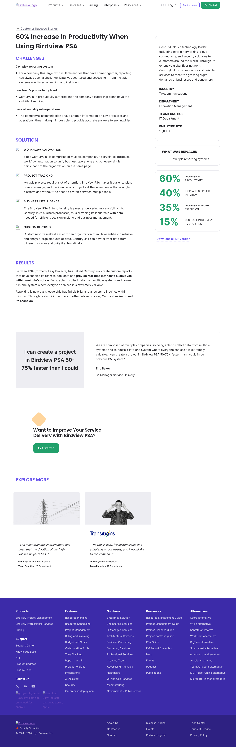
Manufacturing (115, 685)
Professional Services (120, 654)
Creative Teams (116, 660)
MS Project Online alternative (208, 672)
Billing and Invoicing (77, 636)
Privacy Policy (198, 735)
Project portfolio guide (160, 636)
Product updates (26, 663)
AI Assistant (72, 678)
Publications (153, 672)
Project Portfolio (75, 666)
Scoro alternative (200, 617)
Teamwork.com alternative (206, 666)
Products (54, 5)
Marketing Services (118, 648)
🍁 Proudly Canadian (27, 728)
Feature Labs (23, 670)
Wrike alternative (200, 623)
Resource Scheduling (78, 623)
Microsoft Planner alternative (207, 678)
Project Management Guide (162, 623)
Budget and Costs (76, 642)
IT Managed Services (119, 630)
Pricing (93, 5)
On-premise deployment (80, 691)
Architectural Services (120, 636)
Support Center (25, 645)
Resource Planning (76, 617)
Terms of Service (200, 729)
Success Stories (155, 722)
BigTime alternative (202, 642)
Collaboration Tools (77, 648)
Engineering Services (119, 623)
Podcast (151, 666)
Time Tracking (73, 654)
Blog (149, 654)
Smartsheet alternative (204, 648)
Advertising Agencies (120, 666)
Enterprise (110, 5)
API (18, 657)
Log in (172, 5)
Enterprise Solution (118, 617)
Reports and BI (74, 660)
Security (70, 685)
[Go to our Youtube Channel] (34, 686)
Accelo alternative (201, 660)
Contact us (113, 729)
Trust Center (197, 722)
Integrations (72, 672)
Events (150, 660)
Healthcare (113, 672)
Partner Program (156, 735)
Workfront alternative (203, 636)
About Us (112, 722)
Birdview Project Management (34, 617)
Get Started (211, 5)
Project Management (77, 630)
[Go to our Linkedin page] (26, 686)
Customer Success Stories (39, 28)
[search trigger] (162, 5)
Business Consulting (119, 642)
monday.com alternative (204, 654)
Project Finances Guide (160, 630)
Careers (111, 735)
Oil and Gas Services (119, 678)
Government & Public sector (124, 691)
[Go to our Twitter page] (18, 686)
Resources (131, 5)
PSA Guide (152, 642)
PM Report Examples (159, 648)
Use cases (74, 5)
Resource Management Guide (164, 617)
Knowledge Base (26, 651)
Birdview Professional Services (34, 623)
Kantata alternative (201, 630)
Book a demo (190, 5)
